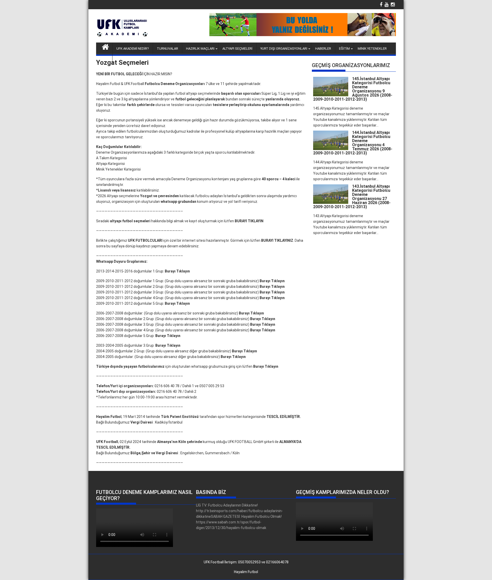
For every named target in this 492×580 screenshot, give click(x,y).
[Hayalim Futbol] (105, 46)
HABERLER (323, 48)
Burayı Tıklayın (177, 271)
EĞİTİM (344, 48)
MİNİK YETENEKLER (372, 48)
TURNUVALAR (167, 48)
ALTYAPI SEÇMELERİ (237, 48)
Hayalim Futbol (246, 572)
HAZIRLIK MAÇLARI (200, 48)
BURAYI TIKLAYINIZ (277, 240)
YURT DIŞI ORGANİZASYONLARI (283, 48)
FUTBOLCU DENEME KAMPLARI (139, 59)
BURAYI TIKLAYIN (249, 221)
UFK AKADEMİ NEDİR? (132, 48)
